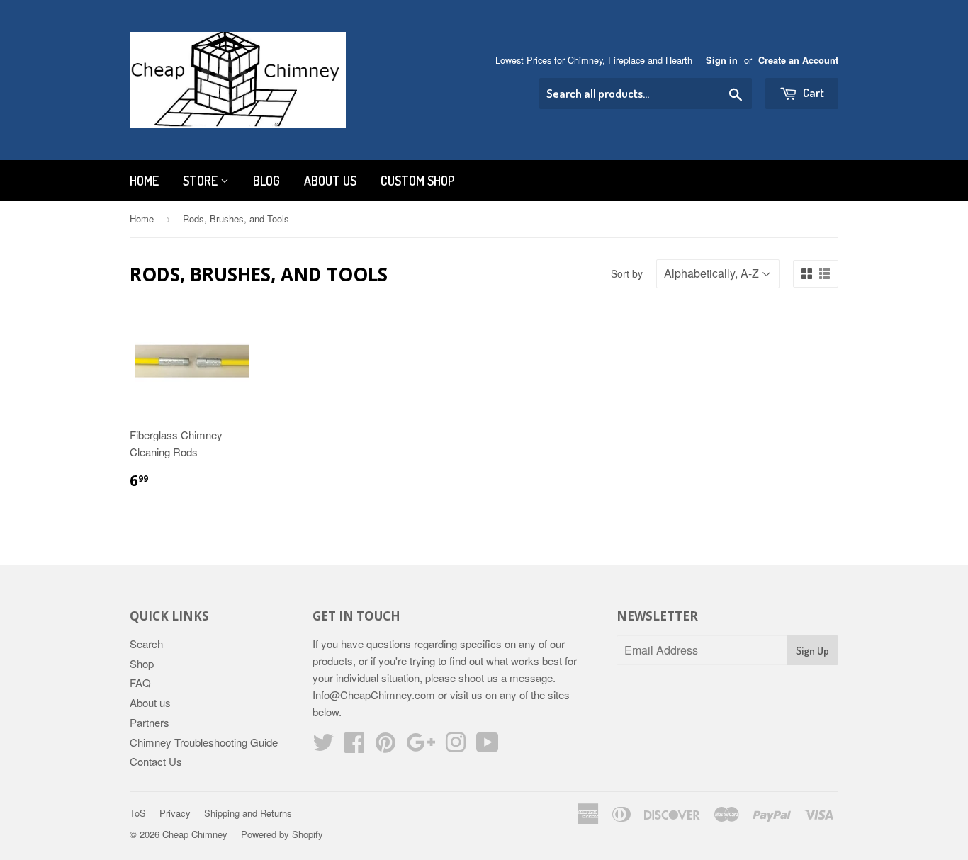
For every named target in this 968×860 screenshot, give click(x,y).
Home (144, 180)
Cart (812, 92)
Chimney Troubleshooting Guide (204, 742)
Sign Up (812, 650)
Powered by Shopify (282, 834)
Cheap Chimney (194, 834)
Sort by (627, 273)
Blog (266, 180)
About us (330, 180)
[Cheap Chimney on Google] (420, 746)
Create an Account (798, 60)
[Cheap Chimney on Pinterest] (385, 746)
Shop (142, 663)
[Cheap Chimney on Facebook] (354, 746)
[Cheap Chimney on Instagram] (455, 746)
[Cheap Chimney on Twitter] (323, 746)
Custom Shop (418, 180)
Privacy (175, 813)
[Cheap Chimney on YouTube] (487, 746)
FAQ (140, 682)
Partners (149, 722)
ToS (138, 813)
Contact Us (156, 761)
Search (146, 643)
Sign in (722, 60)
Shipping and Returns (248, 813)
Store (201, 180)
